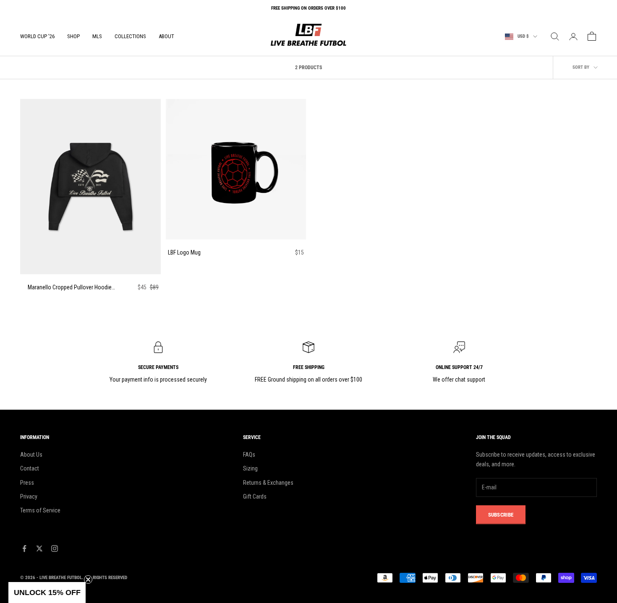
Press (27, 482)
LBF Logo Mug (184, 252)
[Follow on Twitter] (39, 548)
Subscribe (500, 515)
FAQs (249, 454)
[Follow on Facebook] (24, 548)
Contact (29, 468)
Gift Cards (255, 496)
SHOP (73, 36)
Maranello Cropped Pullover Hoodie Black (70, 288)
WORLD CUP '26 (37, 36)
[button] (47, 592)
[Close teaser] (88, 579)
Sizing (250, 468)
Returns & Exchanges (268, 482)
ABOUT (166, 36)
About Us (31, 454)
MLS (97, 36)
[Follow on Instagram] (54, 548)
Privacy (28, 496)
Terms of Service (40, 510)
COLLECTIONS (130, 36)
